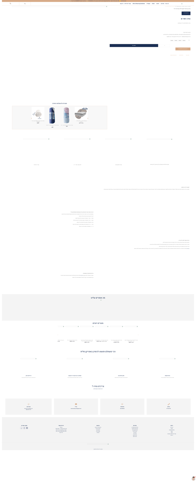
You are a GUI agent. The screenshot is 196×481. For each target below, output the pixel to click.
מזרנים (186, 6)
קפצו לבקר (29, 406)
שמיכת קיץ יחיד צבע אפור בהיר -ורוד (67, 125)
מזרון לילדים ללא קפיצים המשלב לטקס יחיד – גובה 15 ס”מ (131, 341)
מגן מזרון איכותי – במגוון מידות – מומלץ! (81, 121)
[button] (25, 4)
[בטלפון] (169, 404)
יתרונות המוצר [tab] (181, 55)
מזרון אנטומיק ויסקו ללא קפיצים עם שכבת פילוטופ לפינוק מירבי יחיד (87, 341)
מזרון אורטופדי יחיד (178, 6)
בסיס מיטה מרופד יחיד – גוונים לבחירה (101, 340)
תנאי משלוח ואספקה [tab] (173, 55)
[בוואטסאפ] (122, 404)
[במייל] (76, 404)
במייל (76, 406)
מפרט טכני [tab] (187, 55)
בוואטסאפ (122, 406)
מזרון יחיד (182, 6)
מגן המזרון (187, 248)
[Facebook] (27, 428)
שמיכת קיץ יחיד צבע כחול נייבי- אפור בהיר (52, 126)
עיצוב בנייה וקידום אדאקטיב (98, 449)
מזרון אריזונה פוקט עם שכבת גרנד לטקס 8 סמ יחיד (116, 341)
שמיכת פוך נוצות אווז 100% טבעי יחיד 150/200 (38, 121)
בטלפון (168, 406)
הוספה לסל (134, 45)
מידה (189, 40)
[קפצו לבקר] (28, 404)
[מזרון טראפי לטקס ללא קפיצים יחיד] (59, 53)
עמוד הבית (188, 6)
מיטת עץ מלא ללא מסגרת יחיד (72, 340)
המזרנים (81, 275)
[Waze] (21, 428)
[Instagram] (24, 428)
